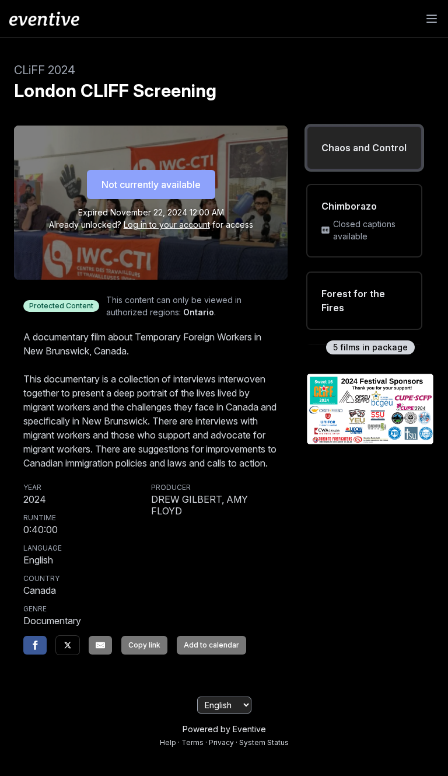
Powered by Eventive (224, 729)
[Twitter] (67, 645)
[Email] (100, 645)
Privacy (221, 742)
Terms (192, 742)
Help (168, 742)
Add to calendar (211, 645)
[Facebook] (35, 645)
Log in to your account (167, 224)
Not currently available (151, 184)
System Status (264, 742)
